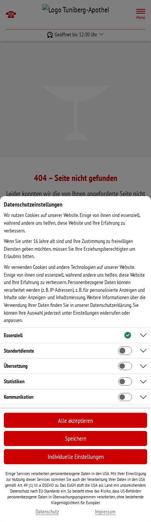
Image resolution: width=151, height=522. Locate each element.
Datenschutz (47, 511)
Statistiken (14, 381)
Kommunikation (18, 396)
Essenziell (13, 335)
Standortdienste (19, 350)
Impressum (105, 511)
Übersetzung (15, 365)
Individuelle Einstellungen (76, 456)
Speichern (75, 438)
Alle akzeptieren (75, 420)
